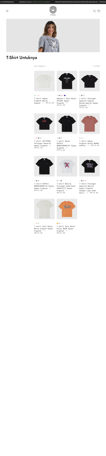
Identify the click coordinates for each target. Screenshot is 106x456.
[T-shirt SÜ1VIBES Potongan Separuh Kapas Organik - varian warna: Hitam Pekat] (34, 138)
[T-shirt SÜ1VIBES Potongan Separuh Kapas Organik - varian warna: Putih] (40, 138)
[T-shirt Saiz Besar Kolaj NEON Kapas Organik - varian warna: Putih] (59, 223)
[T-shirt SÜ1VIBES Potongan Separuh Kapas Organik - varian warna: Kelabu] (38, 138)
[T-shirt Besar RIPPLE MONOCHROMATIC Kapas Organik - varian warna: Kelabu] (59, 138)
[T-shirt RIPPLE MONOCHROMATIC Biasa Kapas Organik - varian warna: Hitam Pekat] (34, 180)
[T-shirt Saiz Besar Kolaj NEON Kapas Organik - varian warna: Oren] (57, 223)
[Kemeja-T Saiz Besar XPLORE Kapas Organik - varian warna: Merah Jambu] (63, 95)
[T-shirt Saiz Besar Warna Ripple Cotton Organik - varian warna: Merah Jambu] (36, 223)
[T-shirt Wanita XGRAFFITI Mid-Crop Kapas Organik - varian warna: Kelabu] (61, 180)
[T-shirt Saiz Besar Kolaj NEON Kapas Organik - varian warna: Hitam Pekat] (61, 223)
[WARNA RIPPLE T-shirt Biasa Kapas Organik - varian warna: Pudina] (81, 138)
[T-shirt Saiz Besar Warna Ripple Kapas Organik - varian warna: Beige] (34, 223)
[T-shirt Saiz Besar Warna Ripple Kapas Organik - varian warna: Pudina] (38, 223)
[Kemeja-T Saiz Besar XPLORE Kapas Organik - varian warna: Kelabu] (59, 95)
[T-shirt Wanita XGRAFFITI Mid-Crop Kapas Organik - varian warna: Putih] (57, 180)
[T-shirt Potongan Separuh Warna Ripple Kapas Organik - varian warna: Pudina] (34, 95)
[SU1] (53, 11)
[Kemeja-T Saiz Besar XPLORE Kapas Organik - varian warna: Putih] (61, 95)
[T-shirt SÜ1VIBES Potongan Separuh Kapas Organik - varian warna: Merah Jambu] (36, 138)
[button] (94, 11)
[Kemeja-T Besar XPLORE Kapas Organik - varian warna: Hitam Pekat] (57, 95)
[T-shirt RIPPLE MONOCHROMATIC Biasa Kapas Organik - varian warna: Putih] (38, 180)
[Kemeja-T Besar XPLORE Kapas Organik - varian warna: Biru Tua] (64, 95)
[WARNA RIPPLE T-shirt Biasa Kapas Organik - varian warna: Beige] (83, 138)
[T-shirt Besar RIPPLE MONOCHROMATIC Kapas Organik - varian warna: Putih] (61, 138)
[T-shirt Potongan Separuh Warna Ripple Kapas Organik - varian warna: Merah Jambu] (38, 95)
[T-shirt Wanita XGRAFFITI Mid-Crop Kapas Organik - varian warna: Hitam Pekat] (59, 180)
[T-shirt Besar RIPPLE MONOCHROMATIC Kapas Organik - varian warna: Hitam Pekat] (57, 138)
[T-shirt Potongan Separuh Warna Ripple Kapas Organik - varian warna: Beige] (36, 95)
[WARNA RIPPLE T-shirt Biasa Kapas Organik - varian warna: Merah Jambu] (80, 138)
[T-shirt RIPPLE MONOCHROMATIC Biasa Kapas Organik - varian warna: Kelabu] (36, 180)
